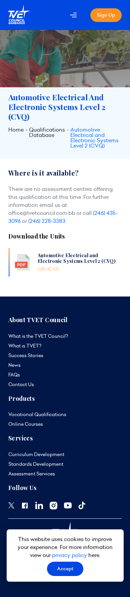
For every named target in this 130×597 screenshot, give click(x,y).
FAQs (14, 374)
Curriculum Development (36, 454)
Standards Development (35, 464)
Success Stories (25, 355)
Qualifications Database (47, 133)
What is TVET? (24, 345)
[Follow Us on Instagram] (53, 507)
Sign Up (106, 15)
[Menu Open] (73, 15)
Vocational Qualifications (37, 414)
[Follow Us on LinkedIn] (39, 507)
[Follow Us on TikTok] (81, 507)
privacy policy (69, 555)
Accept (65, 568)
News (14, 365)
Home (16, 130)
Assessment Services (31, 473)
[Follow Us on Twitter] (11, 506)
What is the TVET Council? (38, 336)
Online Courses (25, 424)
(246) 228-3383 (46, 221)
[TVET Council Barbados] (19, 22)
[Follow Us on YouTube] (68, 506)
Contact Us (21, 384)
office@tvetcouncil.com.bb (41, 213)
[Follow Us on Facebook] (25, 507)
